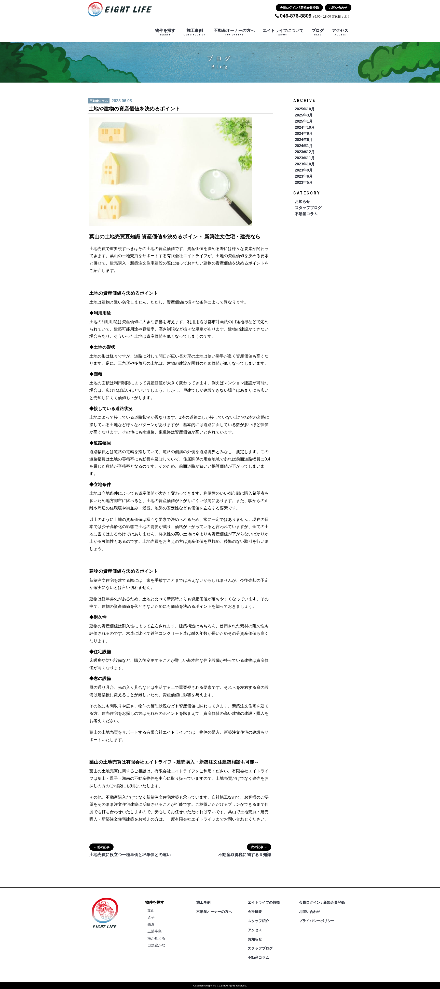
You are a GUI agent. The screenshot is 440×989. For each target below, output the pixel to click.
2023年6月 (304, 176)
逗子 (151, 917)
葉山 (151, 910)
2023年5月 (304, 182)
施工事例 (195, 32)
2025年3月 (304, 115)
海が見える (156, 938)
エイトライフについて (283, 32)
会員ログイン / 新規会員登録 (299, 7)
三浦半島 (154, 931)
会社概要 (255, 911)
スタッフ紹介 (258, 921)
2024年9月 (304, 133)
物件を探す (165, 32)
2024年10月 (305, 127)
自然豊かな (156, 945)
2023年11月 (305, 158)
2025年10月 (305, 109)
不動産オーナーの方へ (234, 32)
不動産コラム (306, 214)
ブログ (318, 32)
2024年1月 (304, 146)
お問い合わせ (338, 7)
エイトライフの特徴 (264, 902)
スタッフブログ (308, 207)
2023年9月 (304, 170)
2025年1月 (304, 121)
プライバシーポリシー (317, 921)
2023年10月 (305, 164)
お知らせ (302, 201)
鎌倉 (151, 924)
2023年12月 (305, 152)
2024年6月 (304, 139)
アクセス (340, 32)
